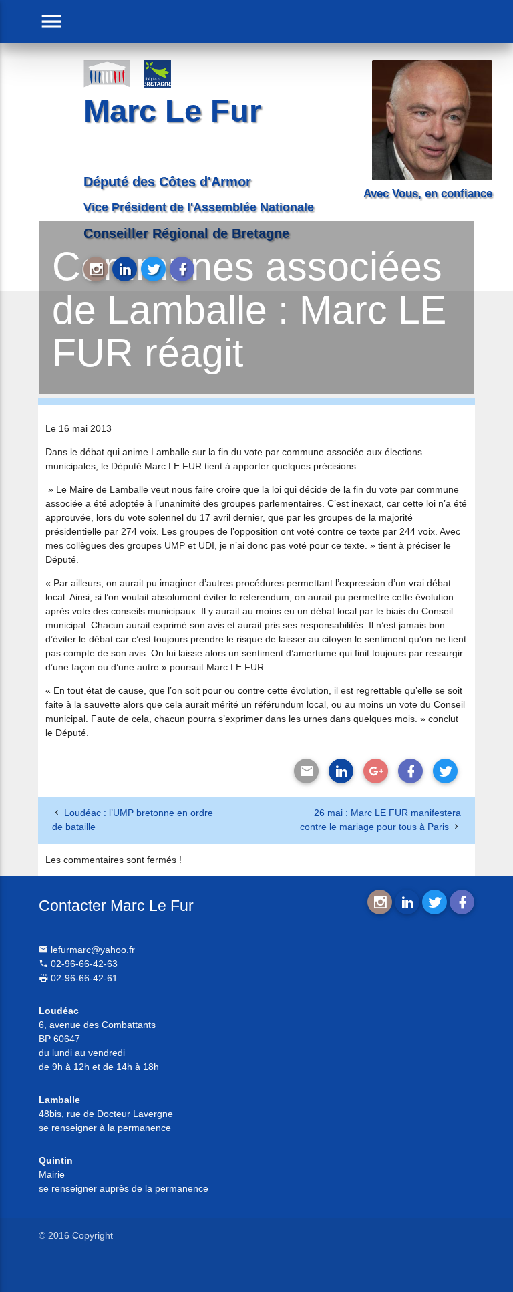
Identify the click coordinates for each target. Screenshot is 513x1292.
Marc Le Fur (172, 110)
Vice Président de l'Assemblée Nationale (198, 207)
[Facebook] (410, 771)
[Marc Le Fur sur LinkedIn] (124, 269)
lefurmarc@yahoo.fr (91, 949)
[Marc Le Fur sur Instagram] (95, 269)
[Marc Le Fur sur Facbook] (182, 269)
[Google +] (375, 771)
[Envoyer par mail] (306, 771)
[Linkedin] (341, 771)
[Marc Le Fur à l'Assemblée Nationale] (107, 73)
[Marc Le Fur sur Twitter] (153, 269)
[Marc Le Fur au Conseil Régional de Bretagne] (167, 73)
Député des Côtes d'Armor (167, 181)
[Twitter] (445, 771)
